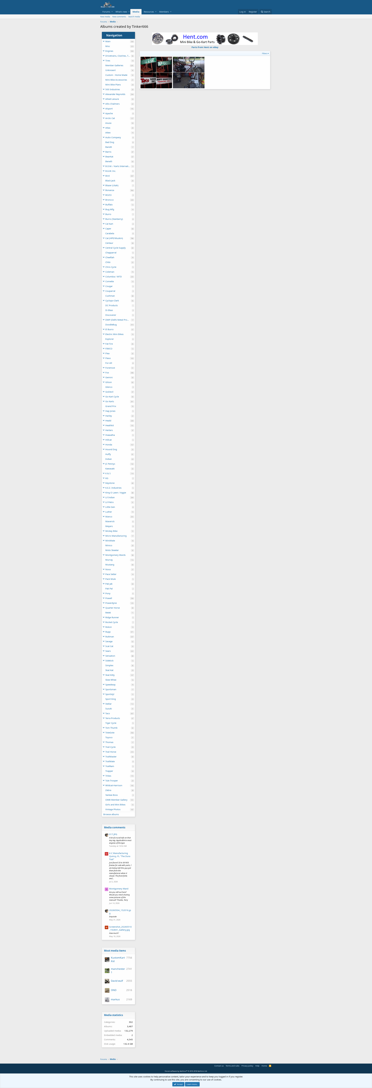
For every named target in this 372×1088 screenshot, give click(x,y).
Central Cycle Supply (115, 247)
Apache (109, 113)
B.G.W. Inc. (110, 170)
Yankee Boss (111, 794)
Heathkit (109, 425)
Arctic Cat (110, 118)
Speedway (110, 684)
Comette (109, 281)
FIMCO (108, 348)
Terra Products (112, 718)
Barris (108, 151)
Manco (108, 516)
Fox (107, 372)
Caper (108, 228)
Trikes (108, 775)
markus (115, 999)
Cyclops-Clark (112, 300)
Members (164, 11)
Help (257, 1065)
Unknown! (110, 70)
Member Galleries (114, 65)
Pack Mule (110, 578)
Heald (108, 420)
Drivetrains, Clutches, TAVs (118, 55)
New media (105, 16)
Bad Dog (109, 142)
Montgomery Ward (118, 888)
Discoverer (110, 314)
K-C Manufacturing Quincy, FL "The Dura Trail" (119, 856)
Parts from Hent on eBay (205, 47)
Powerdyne (111, 602)
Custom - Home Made (116, 74)
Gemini (109, 377)
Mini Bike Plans (113, 84)
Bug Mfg (109, 209)
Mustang (109, 564)
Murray (109, 559)
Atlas (107, 127)
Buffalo (109, 204)
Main (107, 41)
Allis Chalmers (112, 103)
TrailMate (110, 761)
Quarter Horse (112, 607)
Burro (108, 214)
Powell (108, 598)
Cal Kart (109, 223)
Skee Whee (110, 679)
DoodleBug (111, 324)
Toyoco (108, 737)
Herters (109, 430)
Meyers (109, 526)
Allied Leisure (112, 98)
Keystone (110, 482)
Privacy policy (247, 1065)
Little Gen (110, 506)
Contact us (219, 1065)
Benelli (108, 161)
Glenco (108, 386)
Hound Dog (111, 449)
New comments (119, 16)
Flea (107, 353)
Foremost (110, 367)
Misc (107, 46)
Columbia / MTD (113, 276)
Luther (108, 511)
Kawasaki (110, 468)
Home (264, 1065)
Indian (108, 458)
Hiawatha (110, 434)
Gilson (108, 382)
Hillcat (108, 439)
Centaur (109, 242)
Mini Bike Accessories (116, 79)
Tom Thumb (111, 727)
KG (106, 478)
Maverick (110, 521)
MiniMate (110, 540)
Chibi (107, 262)
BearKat (109, 156)
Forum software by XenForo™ (186, 1071)
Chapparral (110, 252)
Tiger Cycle (110, 722)
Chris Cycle (110, 266)
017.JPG (113, 834)
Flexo (108, 358)
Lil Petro (109, 502)
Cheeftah (109, 257)
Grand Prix (110, 406)
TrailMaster (111, 756)
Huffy (108, 454)
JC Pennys (110, 463)
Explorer (109, 338)
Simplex (109, 665)
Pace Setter (110, 574)
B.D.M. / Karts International (118, 166)
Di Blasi (109, 310)
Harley (108, 415)
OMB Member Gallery (116, 799)
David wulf (117, 980)
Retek (108, 612)
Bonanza (109, 190)
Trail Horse (110, 751)
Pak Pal (109, 588)
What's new (121, 11)
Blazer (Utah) (111, 185)
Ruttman (109, 636)
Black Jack (110, 180)
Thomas (109, 742)
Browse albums (111, 814)
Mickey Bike (111, 530)
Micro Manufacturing (116, 535)
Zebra (108, 790)
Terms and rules (232, 1065)
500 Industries (112, 89)
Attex (108, 132)
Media (136, 11)
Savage (108, 641)
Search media (134, 16)
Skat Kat (109, 670)
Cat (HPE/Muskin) (114, 238)
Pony (107, 593)
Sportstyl (109, 694)
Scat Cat (109, 646)
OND (113, 990)
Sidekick (109, 660)
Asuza (108, 122)
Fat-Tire (109, 343)
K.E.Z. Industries (113, 487)
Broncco (109, 199)
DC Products (111, 305)
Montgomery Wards (115, 554)
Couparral (110, 290)
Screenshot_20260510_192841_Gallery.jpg (120, 928)
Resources (149, 11)
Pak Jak (108, 583)
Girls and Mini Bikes (115, 804)
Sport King (110, 698)
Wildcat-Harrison (113, 785)
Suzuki (108, 708)
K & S (108, 473)
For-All (108, 362)
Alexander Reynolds (115, 94)
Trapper (109, 770)
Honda (108, 444)
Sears (108, 650)
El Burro (109, 329)
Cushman (110, 295)
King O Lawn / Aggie (115, 492)
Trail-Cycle (110, 746)
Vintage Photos (112, 809)
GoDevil (109, 391)
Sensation (110, 655)
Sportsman (110, 689)
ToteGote (109, 732)
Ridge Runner (112, 617)
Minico (108, 545)
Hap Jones (110, 410)
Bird (107, 175)
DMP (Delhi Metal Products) (118, 319)
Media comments (114, 827)
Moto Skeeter (112, 550)
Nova (108, 569)
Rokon (108, 626)
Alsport (109, 108)
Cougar (109, 286)
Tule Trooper (111, 780)
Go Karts (109, 401)
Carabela (109, 233)
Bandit (108, 146)
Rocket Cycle (111, 622)
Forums (106, 11)
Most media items (115, 950)
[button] (112, 11)
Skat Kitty (110, 674)
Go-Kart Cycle (112, 396)
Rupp (108, 631)
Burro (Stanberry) (114, 218)
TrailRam (109, 766)
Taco (107, 713)
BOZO (108, 194)
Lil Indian (110, 497)
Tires (107, 60)
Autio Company (113, 137)
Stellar (108, 703)
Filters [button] (264, 53)
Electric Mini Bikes (114, 334)
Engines (109, 50)
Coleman (109, 271)
